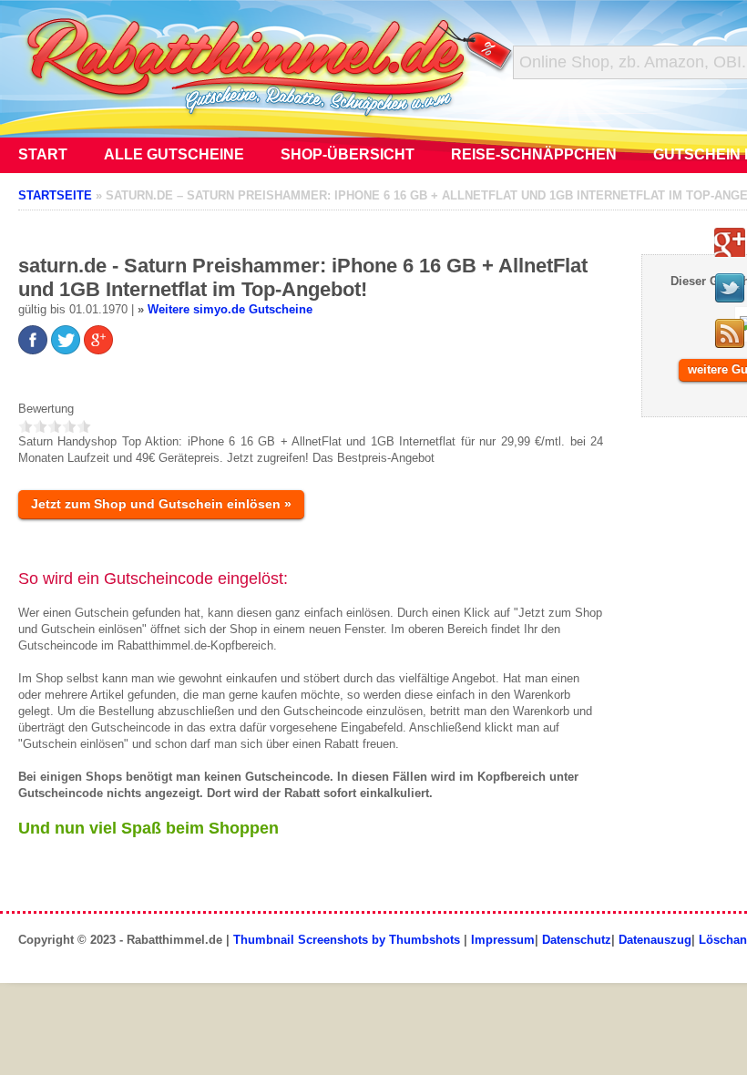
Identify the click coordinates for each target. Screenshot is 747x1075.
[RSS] (729, 333)
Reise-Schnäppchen (534, 154)
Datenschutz (576, 940)
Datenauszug (655, 940)
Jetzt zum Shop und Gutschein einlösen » (161, 504)
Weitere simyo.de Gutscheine (230, 309)
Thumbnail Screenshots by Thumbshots (346, 940)
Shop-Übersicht (347, 154)
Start (42, 154)
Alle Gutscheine (174, 154)
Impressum (503, 940)
